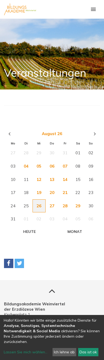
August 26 (52, 133)
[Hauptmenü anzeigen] (93, 9)
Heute (29, 231)
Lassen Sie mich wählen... (25, 352)
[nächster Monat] (94, 134)
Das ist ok (88, 352)
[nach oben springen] (52, 290)
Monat (74, 231)
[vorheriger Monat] (9, 134)
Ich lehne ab (64, 352)
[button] (8, 263)
